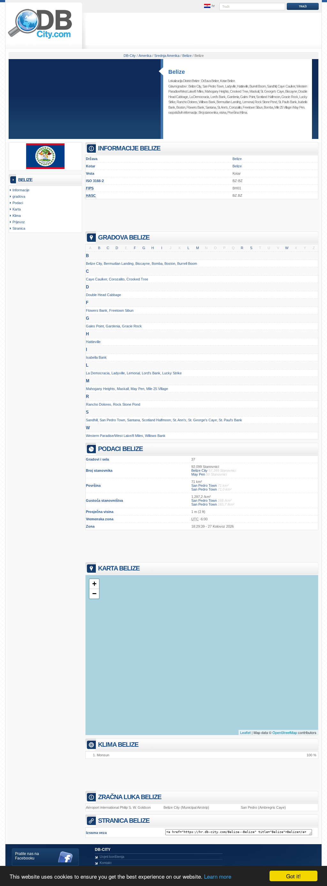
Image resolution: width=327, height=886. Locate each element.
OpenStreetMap (284, 732)
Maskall (254, 91)
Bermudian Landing (229, 102)
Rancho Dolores (187, 102)
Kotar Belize (227, 81)
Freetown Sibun (252, 107)
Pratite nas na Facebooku (27, 856)
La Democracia (199, 97)
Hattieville (242, 86)
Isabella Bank (96, 357)
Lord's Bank (217, 97)
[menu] (209, 6)
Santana (210, 107)
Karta (16, 209)
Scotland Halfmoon (268, 97)
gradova (18, 196)
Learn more (217, 876)
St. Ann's (222, 107)
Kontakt (105, 863)
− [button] (94, 594)
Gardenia (233, 97)
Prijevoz (18, 222)
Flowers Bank (195, 107)
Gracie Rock (289, 97)
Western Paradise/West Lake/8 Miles (114, 436)
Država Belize (210, 81)
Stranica (18, 228)
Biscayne (291, 91)
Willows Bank (207, 102)
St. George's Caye (272, 91)
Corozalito (235, 107)
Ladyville (230, 86)
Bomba (268, 107)
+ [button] (94, 584)
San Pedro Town (213, 86)
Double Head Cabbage (103, 295)
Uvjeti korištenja (112, 857)
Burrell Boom (257, 86)
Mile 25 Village (282, 107)
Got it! (293, 876)
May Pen (298, 107)
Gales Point (247, 97)
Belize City (194, 86)
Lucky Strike (172, 373)
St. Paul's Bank (287, 102)
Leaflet (245, 732)
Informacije (20, 190)
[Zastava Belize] (45, 168)
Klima (243, 112)
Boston (180, 107)
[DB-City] (40, 39)
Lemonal (247, 102)
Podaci (17, 203)
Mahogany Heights (217, 91)
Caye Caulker (286, 86)
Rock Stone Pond (266, 102)
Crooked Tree (239, 91)
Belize (176, 72)
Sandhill (271, 86)
